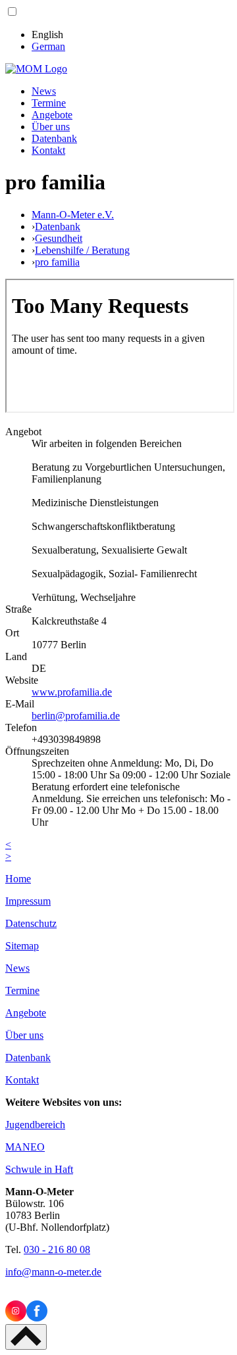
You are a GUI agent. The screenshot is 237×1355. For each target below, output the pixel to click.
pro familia (57, 262)
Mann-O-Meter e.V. (73, 214)
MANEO (25, 1147)
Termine (49, 102)
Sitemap (22, 945)
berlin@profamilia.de (76, 715)
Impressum (28, 901)
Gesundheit (58, 238)
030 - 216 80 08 (57, 1249)
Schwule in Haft (39, 1169)
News (44, 91)
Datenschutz (31, 923)
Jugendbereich (35, 1124)
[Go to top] (26, 1337)
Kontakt (48, 150)
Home (18, 878)
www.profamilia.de (72, 692)
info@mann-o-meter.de (53, 1271)
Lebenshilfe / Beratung (82, 250)
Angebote (52, 114)
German (48, 46)
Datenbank (54, 138)
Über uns (51, 126)
